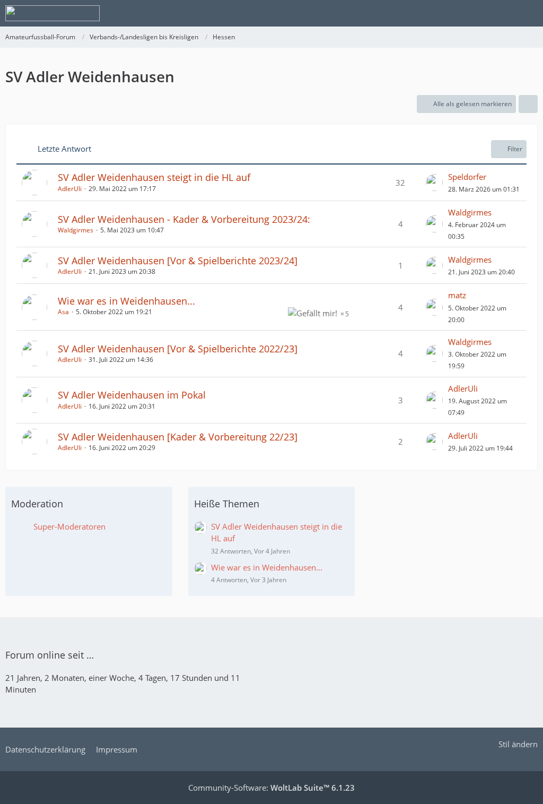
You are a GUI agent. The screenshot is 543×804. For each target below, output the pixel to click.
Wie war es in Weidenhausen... (126, 301)
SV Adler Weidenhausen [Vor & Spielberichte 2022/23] (177, 348)
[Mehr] (528, 104)
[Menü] (529, 13)
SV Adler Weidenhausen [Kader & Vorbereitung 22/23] (177, 436)
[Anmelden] (502, 13)
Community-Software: (271, 787)
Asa (63, 311)
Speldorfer (467, 176)
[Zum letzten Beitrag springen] (434, 182)
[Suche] (476, 13)
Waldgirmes (75, 230)
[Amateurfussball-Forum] (52, 13)
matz (457, 295)
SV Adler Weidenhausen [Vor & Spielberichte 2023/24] (177, 260)
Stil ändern (518, 744)
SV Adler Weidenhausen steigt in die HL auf (154, 177)
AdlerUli (70, 188)
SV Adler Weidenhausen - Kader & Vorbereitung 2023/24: (184, 219)
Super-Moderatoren (69, 526)
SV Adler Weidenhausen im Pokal (132, 394)
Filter (514, 148)
